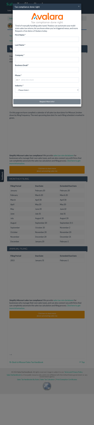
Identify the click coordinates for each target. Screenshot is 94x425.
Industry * (19, 85)
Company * (19, 55)
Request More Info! (47, 102)
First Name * (20, 35)
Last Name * (20, 45)
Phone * (18, 75)
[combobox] (17, 79)
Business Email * (22, 65)
